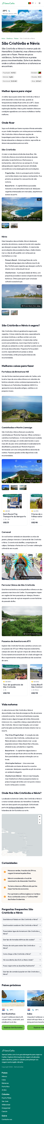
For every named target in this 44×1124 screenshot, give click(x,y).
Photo (25, 219)
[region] (22, 835)
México (4, 1076)
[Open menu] (39, 3)
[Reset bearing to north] (39, 822)
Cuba (4, 1080)
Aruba (4, 1090)
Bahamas (5, 1083)
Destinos (10, 38)
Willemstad (6, 1105)
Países (16, 38)
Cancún (4, 1111)
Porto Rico (6, 1086)
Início (3, 38)
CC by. (39, 219)
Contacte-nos (7, 1119)
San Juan (5, 1101)
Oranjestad (6, 1108)
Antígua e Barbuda (15, 807)
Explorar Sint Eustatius (13, 1027)
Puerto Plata (6, 1098)
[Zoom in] (39, 816)
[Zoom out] (39, 819)
